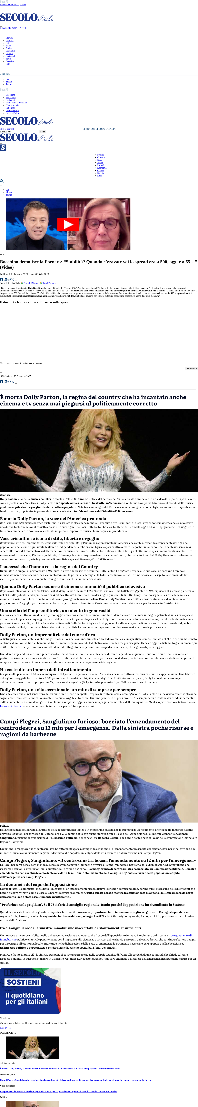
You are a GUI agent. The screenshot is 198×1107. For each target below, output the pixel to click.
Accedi (23, 4)
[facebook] (1, 2)
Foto (8, 64)
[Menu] (1, 143)
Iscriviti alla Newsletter (16, 102)
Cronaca (9, 40)
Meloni (9, 81)
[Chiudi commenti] (1, 372)
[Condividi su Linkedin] (6, 280)
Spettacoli (10, 56)
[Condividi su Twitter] (13, 280)
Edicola (3, 4)
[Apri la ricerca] (1, 182)
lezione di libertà (10, 706)
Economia (10, 51)
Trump (9, 84)
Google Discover (31, 283)
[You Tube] (3, 2)
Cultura (9, 53)
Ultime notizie (12, 105)
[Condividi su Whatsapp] (9, 280)
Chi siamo (10, 95)
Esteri (8, 43)
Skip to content (7, 129)
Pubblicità (10, 108)
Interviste (10, 61)
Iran (7, 79)
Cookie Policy (12, 110)
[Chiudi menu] (1, 26)
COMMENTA (191, 368)
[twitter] (6, 2)
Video (8, 45)
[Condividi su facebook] (2, 280)
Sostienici (10, 100)
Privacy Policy (12, 113)
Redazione (11, 97)
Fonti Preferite (49, 283)
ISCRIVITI (5, 1028)
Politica (9, 38)
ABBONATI (13, 4)
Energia (100, 173)
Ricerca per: (5, 131)
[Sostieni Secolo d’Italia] (30, 1013)
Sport (8, 58)
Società (9, 48)
